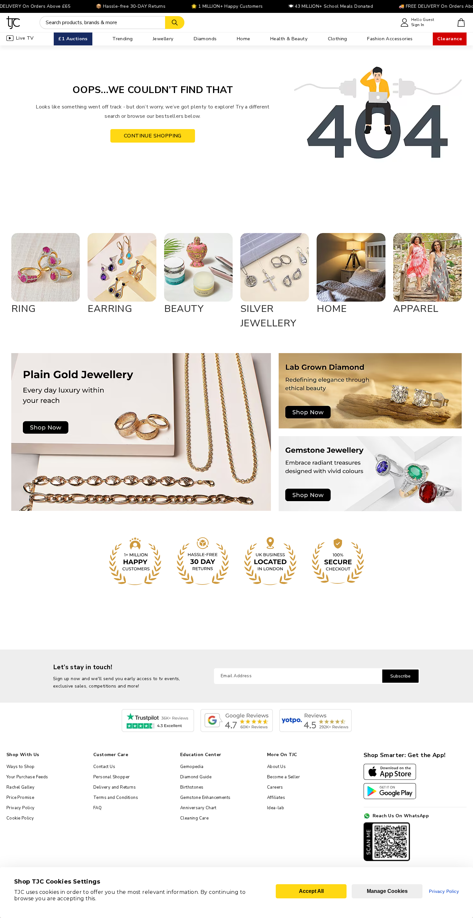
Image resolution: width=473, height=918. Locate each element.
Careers (275, 787)
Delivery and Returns (114, 787)
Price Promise (20, 798)
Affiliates (276, 798)
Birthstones (191, 787)
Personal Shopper (111, 777)
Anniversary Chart (198, 808)
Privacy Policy (20, 808)
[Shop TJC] (13, 22)
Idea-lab (275, 808)
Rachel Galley (20, 787)
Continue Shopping (152, 135)
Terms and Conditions (115, 798)
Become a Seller (283, 777)
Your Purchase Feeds (27, 777)
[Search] (174, 22)
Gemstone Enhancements (205, 798)
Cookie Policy (20, 818)
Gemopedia (192, 767)
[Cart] (461, 22)
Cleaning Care (194, 818)
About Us (276, 767)
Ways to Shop (20, 767)
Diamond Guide (195, 777)
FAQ (97, 808)
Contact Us (104, 767)
